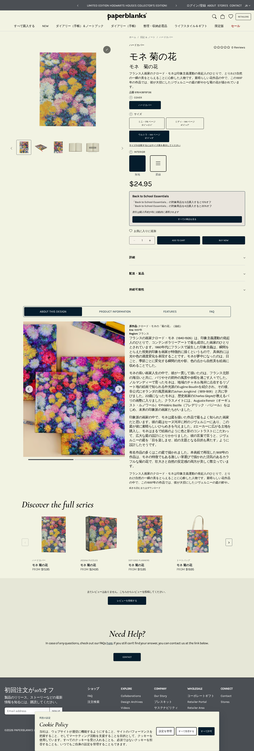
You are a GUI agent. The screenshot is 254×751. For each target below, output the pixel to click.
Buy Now (224, 240)
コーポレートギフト (200, 696)
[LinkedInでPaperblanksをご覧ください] (230, 733)
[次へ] (176, 5)
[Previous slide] (29, 389)
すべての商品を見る (187, 219)
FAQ (90, 696)
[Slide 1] (50, 459)
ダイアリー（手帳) (123, 26)
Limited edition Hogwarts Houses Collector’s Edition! (127, 5)
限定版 (219, 26)
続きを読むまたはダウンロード (144, 488)
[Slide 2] (97, 459)
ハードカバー (166, 37)
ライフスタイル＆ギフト (191, 26)
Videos (125, 708)
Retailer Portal (197, 702)
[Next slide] (119, 389)
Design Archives (132, 702)
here (109, 643)
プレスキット (163, 702)
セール (235, 26)
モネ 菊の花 (40, 565)
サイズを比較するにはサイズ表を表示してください (155, 145)
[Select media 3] (58, 147)
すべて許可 (206, 731)
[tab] (53, 311)
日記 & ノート (147, 37)
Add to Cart (178, 240)
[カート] (222, 17)
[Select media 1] (23, 147)
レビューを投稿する (127, 600)
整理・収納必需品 (155, 26)
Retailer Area (196, 708)
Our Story (160, 696)
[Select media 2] (40, 147)
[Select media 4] (75, 147)
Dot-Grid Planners (138, 560)
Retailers (243, 16)
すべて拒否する (186, 731)
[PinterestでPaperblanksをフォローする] (244, 733)
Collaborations (131, 696)
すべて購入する (24, 26)
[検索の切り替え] (214, 17)
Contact (236, 5)
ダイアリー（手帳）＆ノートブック (80, 26)
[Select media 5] (92, 147)
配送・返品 (136, 273)
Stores (223, 5)
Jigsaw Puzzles (89, 560)
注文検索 (93, 702)
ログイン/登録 (196, 5)
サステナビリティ (166, 708)
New (45, 26)
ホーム (132, 37)
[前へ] (78, 5)
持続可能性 (136, 289)
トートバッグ (183, 560)
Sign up (56, 711)
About (211, 5)
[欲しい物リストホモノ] (231, 17)
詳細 (132, 257)
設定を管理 (165, 731)
